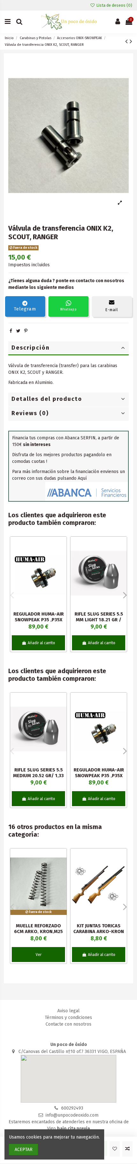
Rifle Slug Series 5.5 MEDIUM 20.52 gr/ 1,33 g (38, 775)
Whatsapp (68, 309)
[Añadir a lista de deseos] (115, 1149)
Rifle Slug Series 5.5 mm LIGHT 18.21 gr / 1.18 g (99, 619)
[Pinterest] (25, 331)
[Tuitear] (18, 331)
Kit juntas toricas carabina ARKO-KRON (98, 928)
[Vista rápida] (62, 568)
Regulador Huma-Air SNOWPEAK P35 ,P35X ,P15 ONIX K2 (38, 619)
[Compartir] (11, 331)
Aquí (82, 478)
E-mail (111, 310)
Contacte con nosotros (68, 1024)
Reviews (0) (30, 413)
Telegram (25, 309)
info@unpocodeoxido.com (72, 1115)
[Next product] (131, 41)
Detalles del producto (46, 398)
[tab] (68, 348)
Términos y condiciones (68, 1017)
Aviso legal (68, 1011)
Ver (38, 954)
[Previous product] (127, 41)
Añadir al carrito (41, 643)
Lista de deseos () (113, 5)
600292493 (72, 1108)
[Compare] (62, 557)
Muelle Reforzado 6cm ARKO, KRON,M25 (38, 928)
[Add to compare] (127, 1149)
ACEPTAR (23, 1149)
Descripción (30, 347)
